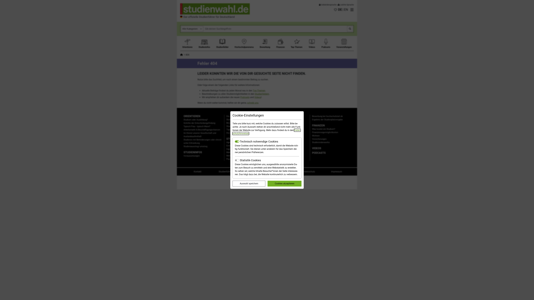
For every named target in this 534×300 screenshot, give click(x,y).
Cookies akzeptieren (284, 183)
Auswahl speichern (249, 183)
